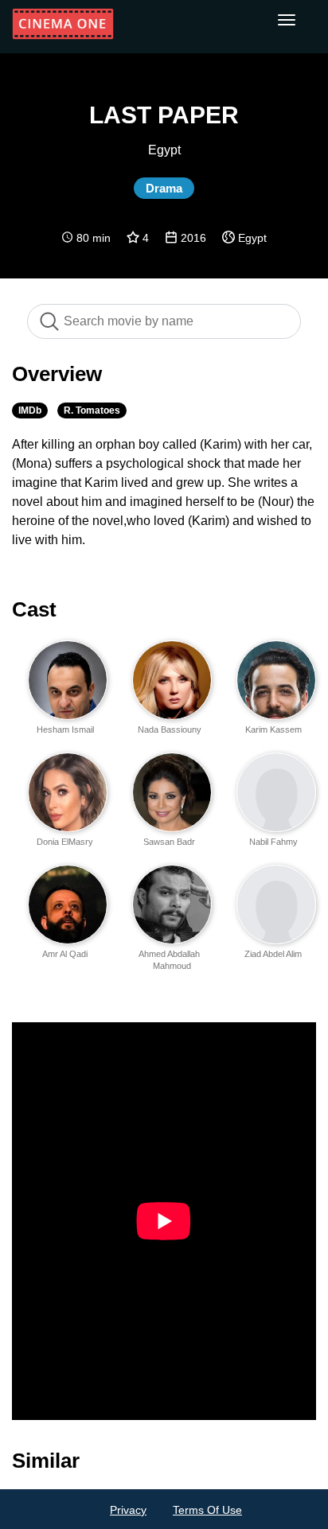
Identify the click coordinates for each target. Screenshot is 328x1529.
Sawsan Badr (169, 841)
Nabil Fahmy (273, 841)
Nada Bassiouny (169, 729)
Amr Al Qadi (65, 954)
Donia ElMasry (65, 841)
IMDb (29, 410)
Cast (34, 609)
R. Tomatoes (92, 410)
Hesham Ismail (65, 729)
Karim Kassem (273, 729)
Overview (57, 374)
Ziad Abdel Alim (273, 954)
